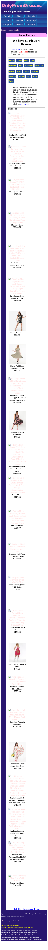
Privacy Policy (6, 920)
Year (20, 65)
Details (11, 72)
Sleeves (21, 76)
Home (3, 30)
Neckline (12, 76)
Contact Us (16, 920)
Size (32, 61)
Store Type (39, 65)
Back (19, 72)
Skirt (28, 76)
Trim (11, 81)
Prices (11, 61)
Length (26, 72)
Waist (35, 76)
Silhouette (29, 65)
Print (26, 61)
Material (35, 72)
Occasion (12, 65)
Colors (19, 61)
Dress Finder (14, 30)
